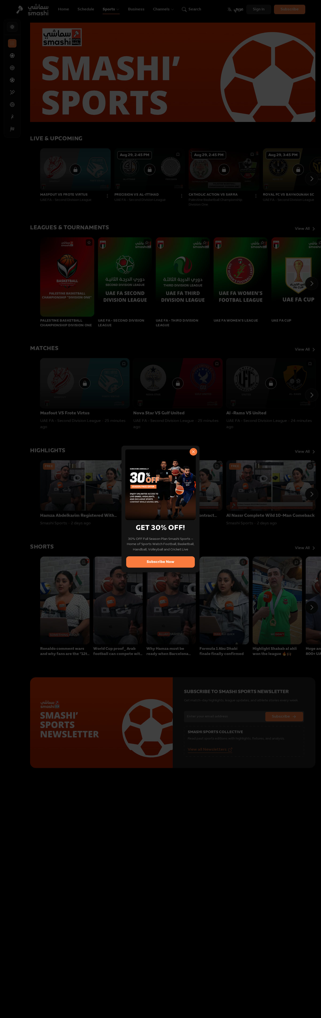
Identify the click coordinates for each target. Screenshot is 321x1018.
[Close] (193, 452)
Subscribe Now (160, 562)
